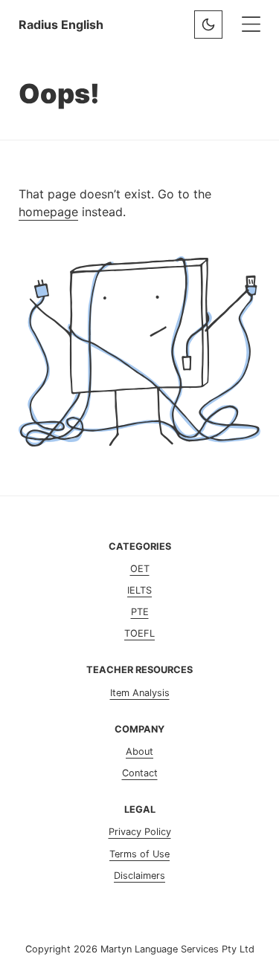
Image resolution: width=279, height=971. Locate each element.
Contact (140, 773)
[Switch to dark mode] (208, 24)
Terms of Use (139, 854)
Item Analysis (140, 692)
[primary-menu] (251, 24)
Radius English (61, 24)
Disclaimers (139, 875)
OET (140, 568)
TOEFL (139, 633)
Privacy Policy (140, 831)
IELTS (139, 590)
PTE (140, 611)
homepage (48, 211)
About (139, 751)
